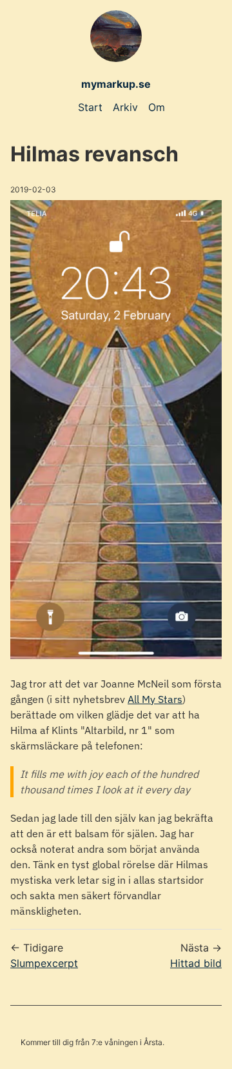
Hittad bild (196, 963)
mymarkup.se (116, 83)
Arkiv (125, 107)
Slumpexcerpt (44, 963)
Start (90, 107)
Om (156, 107)
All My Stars (155, 699)
